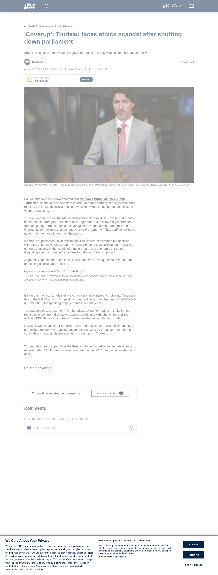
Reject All (194, 555)
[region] (109, 555)
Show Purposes (193, 564)
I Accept (193, 544)
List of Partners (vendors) (112, 556)
